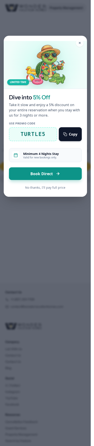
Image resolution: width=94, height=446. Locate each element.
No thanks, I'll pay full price (45, 187)
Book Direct (42, 173)
